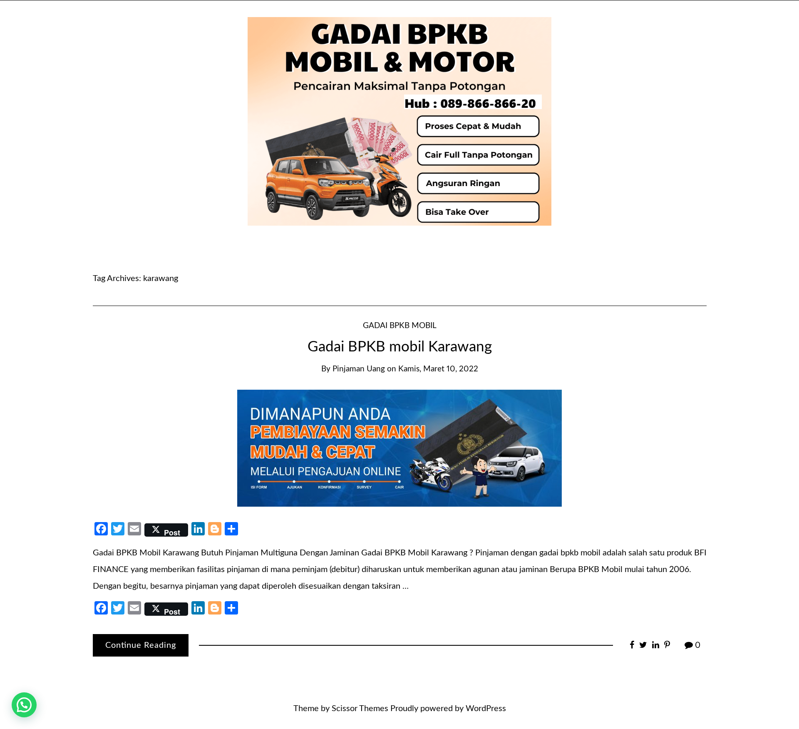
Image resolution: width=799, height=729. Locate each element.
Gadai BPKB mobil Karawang (400, 347)
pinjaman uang (359, 369)
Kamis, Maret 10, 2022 (438, 369)
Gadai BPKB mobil (400, 326)
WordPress (486, 708)
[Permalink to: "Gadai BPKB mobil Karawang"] (399, 447)
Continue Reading (140, 645)
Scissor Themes (360, 708)
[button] (24, 704)
